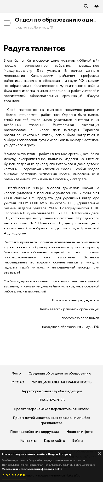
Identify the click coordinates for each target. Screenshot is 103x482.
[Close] (99, 453)
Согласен (14, 475)
